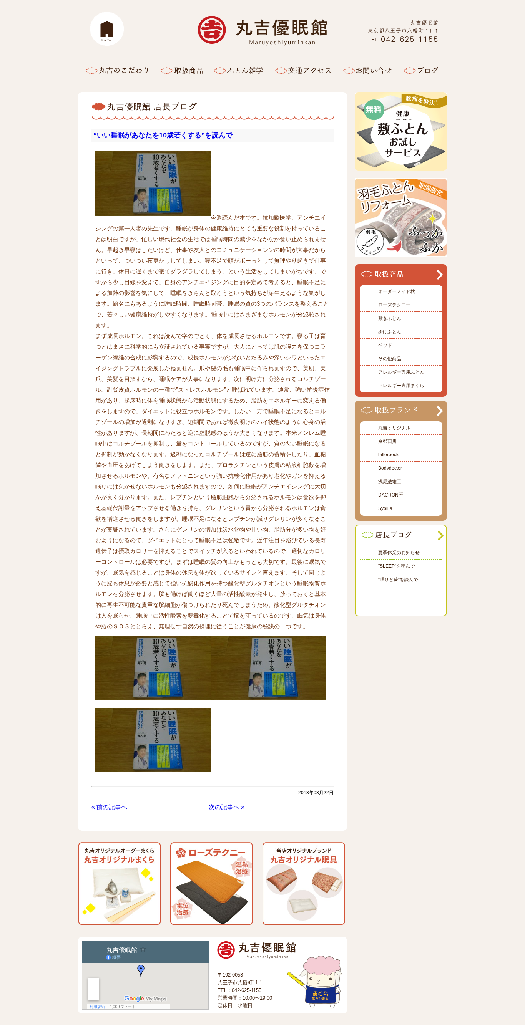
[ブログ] (422, 70)
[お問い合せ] (367, 70)
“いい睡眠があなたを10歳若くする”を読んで (163, 135)
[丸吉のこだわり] (116, 70)
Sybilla (385, 508)
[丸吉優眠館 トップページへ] (107, 29)
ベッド (385, 345)
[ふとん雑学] (238, 70)
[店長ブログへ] (400, 539)
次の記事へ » (226, 807)
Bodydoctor (390, 468)
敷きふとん (389, 318)
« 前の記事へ (109, 807)
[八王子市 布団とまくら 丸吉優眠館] (262, 42)
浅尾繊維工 (389, 481)
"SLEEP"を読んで (396, 566)
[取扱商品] (182, 70)
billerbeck (388, 454)
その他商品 (389, 358)
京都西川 (387, 441)
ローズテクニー (394, 305)
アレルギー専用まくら (401, 385)
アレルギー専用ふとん (401, 372)
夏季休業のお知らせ (399, 552)
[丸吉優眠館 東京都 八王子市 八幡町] (402, 40)
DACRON (390, 495)
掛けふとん (389, 331)
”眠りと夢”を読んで (398, 579)
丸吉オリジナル (394, 428)
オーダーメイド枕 (396, 291)
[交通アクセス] (302, 70)
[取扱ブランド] (399, 414)
